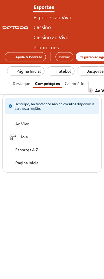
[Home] (16, 27)
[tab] (21, 83)
